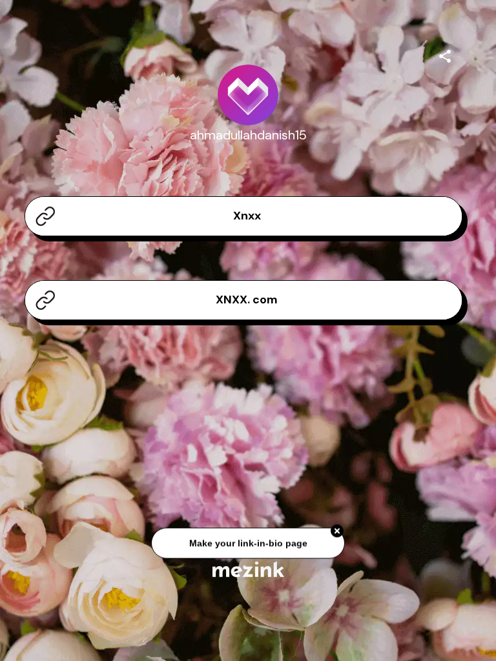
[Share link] (445, 54)
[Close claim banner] (337, 533)
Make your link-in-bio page (248, 545)
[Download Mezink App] (248, 569)
